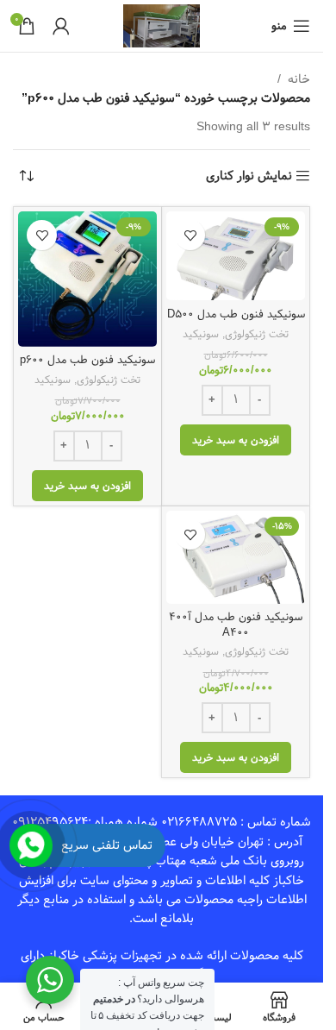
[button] (235, 439)
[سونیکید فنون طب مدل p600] (87, 279)
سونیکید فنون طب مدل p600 (87, 360)
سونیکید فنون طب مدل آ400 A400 (235, 625)
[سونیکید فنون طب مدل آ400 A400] (235, 557)
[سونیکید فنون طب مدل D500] (235, 255)
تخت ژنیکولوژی (257, 333)
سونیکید (201, 333)
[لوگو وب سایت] (161, 26)
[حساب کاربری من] (61, 26)
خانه (299, 79)
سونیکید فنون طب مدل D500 (236, 314)
